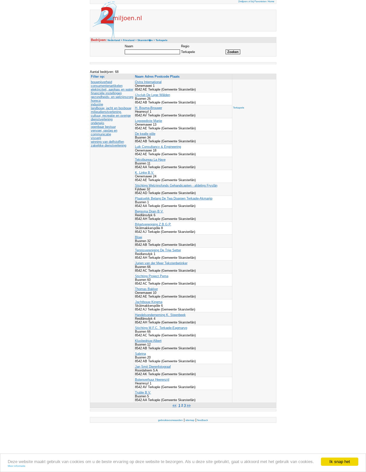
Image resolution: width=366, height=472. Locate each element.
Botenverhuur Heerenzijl (152, 379)
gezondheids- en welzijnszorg (112, 97)
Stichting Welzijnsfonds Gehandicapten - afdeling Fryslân (176, 185)
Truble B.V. (143, 392)
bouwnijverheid (101, 82)
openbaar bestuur (103, 127)
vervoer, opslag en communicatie (104, 132)
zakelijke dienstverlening (108, 145)
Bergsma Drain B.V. (149, 211)
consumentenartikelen (106, 86)
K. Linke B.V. (144, 172)
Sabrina (140, 354)
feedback (202, 420)
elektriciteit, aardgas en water (112, 89)
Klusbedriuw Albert (148, 341)
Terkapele (238, 107)
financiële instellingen (106, 93)
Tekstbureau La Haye (150, 159)
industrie (97, 104)
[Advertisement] (253, 91)
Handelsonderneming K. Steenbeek (160, 315)
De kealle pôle (145, 134)
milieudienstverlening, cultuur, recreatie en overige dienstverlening (111, 115)
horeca (96, 101)
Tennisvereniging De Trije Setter (158, 250)
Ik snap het (339, 461)
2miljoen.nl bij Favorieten (252, 1)
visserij (96, 138)
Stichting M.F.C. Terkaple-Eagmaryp (161, 328)
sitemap (189, 420)
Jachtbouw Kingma (148, 302)
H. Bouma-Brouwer (148, 108)
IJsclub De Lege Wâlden (152, 95)
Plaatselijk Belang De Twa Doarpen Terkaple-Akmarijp (173, 198)
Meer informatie (16, 466)
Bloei (138, 237)
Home (271, 1)
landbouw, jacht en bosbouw (111, 108)
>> (189, 405)
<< (175, 405)
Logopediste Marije (148, 121)
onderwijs (97, 123)
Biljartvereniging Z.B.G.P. (153, 224)
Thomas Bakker (146, 289)
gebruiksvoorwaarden (170, 420)
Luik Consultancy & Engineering (158, 147)
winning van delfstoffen (107, 142)
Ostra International (148, 82)
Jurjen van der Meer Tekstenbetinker (161, 263)
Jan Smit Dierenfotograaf (153, 366)
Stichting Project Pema (151, 276)
